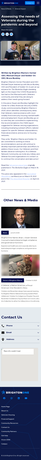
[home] (9, 3)
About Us (4, 410)
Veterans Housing (8, 415)
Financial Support (7, 419)
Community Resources (9, 423)
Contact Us (30, 3)
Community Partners (9, 431)
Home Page (5, 406)
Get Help (4, 435)
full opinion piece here (18, 165)
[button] (38, 2)
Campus (4, 444)
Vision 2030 (5, 439)
